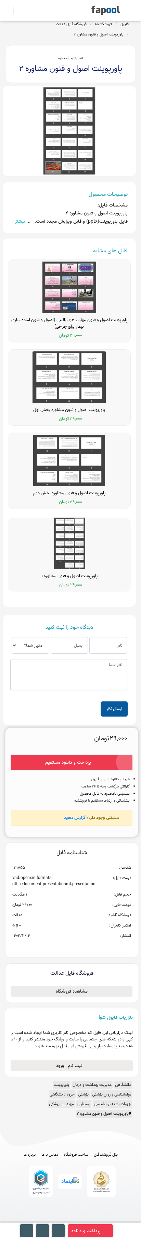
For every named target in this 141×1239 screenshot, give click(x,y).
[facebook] (45, 1219)
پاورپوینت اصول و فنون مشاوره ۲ (99, 34)
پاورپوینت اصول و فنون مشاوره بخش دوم (69, 493)
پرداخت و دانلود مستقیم (68, 762)
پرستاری (83, 1104)
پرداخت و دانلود (86, 1231)
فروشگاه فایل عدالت (71, 24)
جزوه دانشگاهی (62, 1094)
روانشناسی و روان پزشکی (111, 1094)
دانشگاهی (123, 1084)
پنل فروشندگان (106, 1155)
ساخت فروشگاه (76, 1155)
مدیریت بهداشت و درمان (92, 1084)
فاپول (124, 24)
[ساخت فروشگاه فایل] (29, 10)
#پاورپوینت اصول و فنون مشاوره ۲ (104, 1113)
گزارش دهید (75, 817)
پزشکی (83, 1094)
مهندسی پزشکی (61, 1104)
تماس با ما (49, 1155)
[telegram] (58, 1219)
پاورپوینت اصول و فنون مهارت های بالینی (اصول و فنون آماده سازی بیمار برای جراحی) (69, 323)
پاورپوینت (61, 1084)
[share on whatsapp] (71, 946)
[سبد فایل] (8, 10)
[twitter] (83, 1219)
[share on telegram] (62, 946)
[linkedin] (96, 1219)
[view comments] (80, 946)
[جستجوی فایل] (42, 10)
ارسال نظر (114, 709)
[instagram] (70, 1219)
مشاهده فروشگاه (72, 991)
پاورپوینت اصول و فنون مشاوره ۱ (69, 576)
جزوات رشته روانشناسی (112, 1104)
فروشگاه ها (103, 24)
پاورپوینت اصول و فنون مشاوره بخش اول (69, 409)
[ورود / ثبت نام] (17, 10)
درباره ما (30, 1155)
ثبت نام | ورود (70, 1066)
